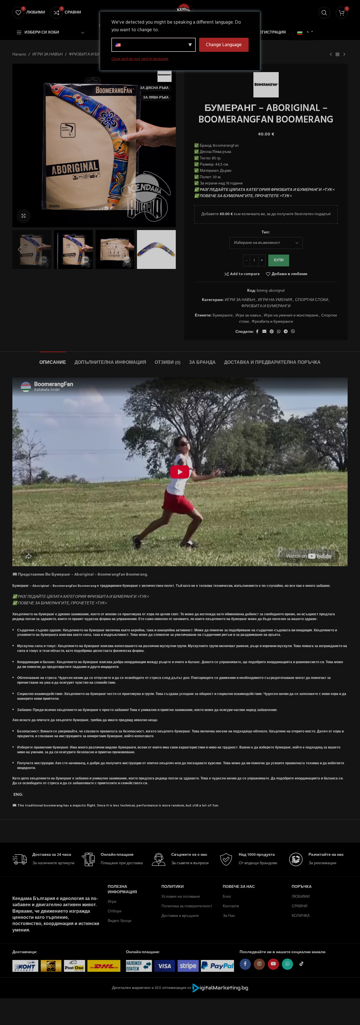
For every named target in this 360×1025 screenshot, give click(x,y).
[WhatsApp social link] (278, 332)
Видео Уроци (119, 921)
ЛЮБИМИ (301, 896)
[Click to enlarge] (24, 216)
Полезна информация (122, 889)
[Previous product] (330, 54)
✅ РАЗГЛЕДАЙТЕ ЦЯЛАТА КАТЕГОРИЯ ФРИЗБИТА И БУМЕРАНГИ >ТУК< (264, 190)
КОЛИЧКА (301, 916)
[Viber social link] (293, 332)
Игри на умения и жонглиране (291, 315)
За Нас (229, 916)
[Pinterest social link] (271, 332)
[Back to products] (337, 54)
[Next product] (344, 54)
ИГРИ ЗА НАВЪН (47, 55)
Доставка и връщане (180, 916)
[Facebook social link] (257, 332)
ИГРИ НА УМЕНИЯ (275, 300)
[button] (19, 249)
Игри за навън (248, 315)
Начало (19, 55)
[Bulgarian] (302, 33)
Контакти (231, 906)
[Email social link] (264, 332)
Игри (112, 902)
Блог (227, 896)
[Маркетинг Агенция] (220, 988)
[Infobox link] (44, 859)
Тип (265, 232)
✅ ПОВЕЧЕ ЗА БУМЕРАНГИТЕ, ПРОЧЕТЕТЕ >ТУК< (243, 196)
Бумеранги (223, 315)
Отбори (115, 911)
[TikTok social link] (301, 964)
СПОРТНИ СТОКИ (311, 300)
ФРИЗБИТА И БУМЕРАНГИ (93, 55)
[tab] (52, 360)
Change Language (224, 45)
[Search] (324, 12)
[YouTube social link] (273, 964)
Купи (279, 260)
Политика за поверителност (186, 906)
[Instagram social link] (259, 964)
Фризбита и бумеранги (272, 321)
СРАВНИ (299, 906)
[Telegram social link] (285, 332)
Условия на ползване (180, 896)
